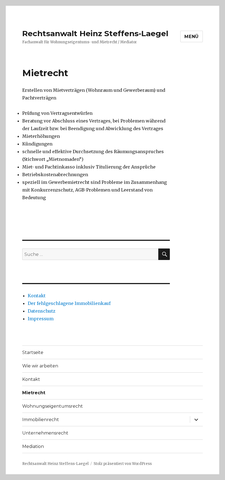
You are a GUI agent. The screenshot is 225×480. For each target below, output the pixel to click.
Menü (191, 36)
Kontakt (37, 295)
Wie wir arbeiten (40, 365)
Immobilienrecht (40, 419)
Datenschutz (41, 311)
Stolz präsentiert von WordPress (123, 463)
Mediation (33, 446)
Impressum (41, 318)
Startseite (32, 352)
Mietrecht (33, 392)
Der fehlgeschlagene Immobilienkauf (69, 303)
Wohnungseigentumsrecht (52, 406)
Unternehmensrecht (45, 433)
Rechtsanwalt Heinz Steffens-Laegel (95, 33)
